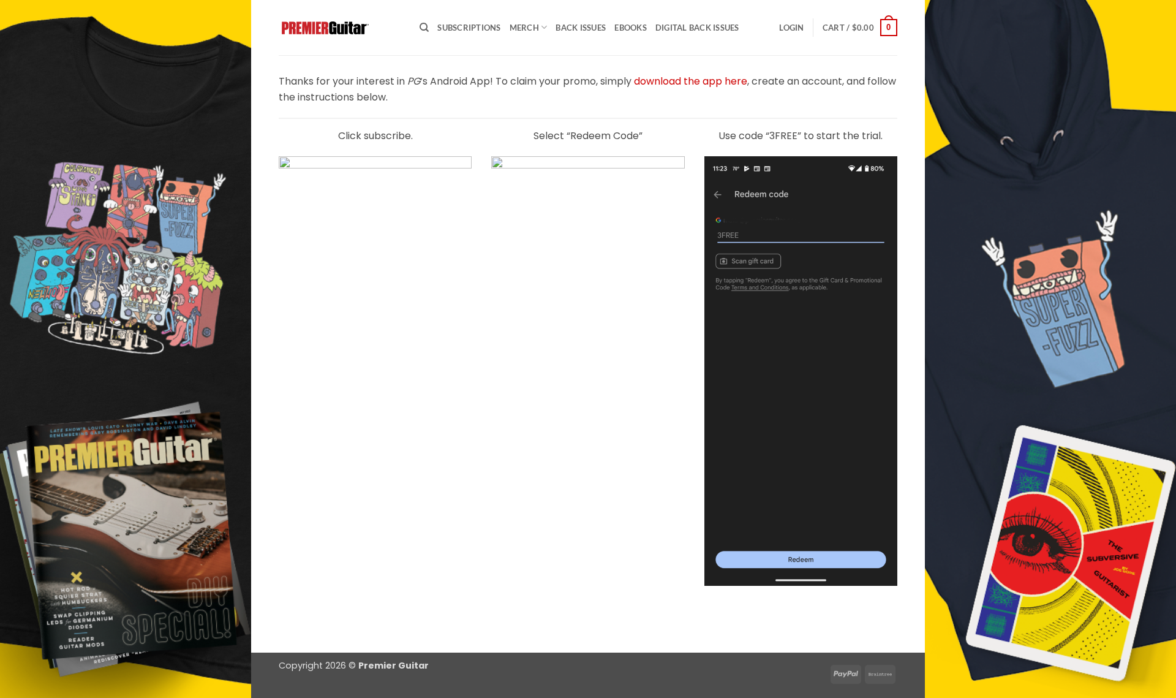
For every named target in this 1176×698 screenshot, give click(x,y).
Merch (524, 27)
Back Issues (581, 27)
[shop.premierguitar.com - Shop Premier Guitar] (340, 28)
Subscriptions (468, 27)
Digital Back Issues (697, 27)
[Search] (424, 27)
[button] (791, 28)
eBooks (630, 27)
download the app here (690, 81)
